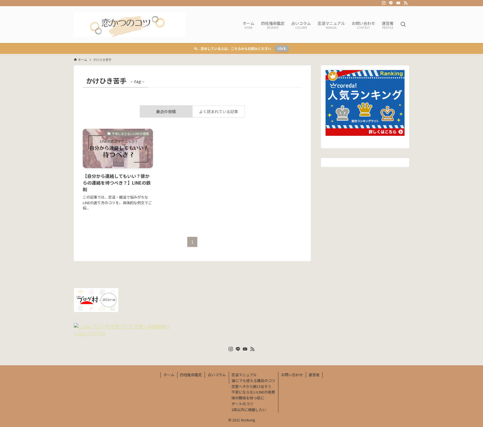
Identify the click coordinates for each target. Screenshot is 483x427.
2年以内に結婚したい (248, 409)
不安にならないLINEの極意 (253, 392)
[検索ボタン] (403, 24)
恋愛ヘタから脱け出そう (251, 386)
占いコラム (217, 374)
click (282, 48)
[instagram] (383, 3)
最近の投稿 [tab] (166, 111)
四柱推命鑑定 (191, 374)
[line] (391, 3)
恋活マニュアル (244, 374)
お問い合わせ (292, 374)
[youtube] (398, 3)
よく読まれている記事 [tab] (218, 111)
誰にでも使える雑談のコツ (253, 380)
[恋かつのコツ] (130, 25)
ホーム (169, 374)
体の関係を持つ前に (247, 397)
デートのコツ (242, 403)
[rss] (405, 3)
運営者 (314, 374)
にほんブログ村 (89, 333)
